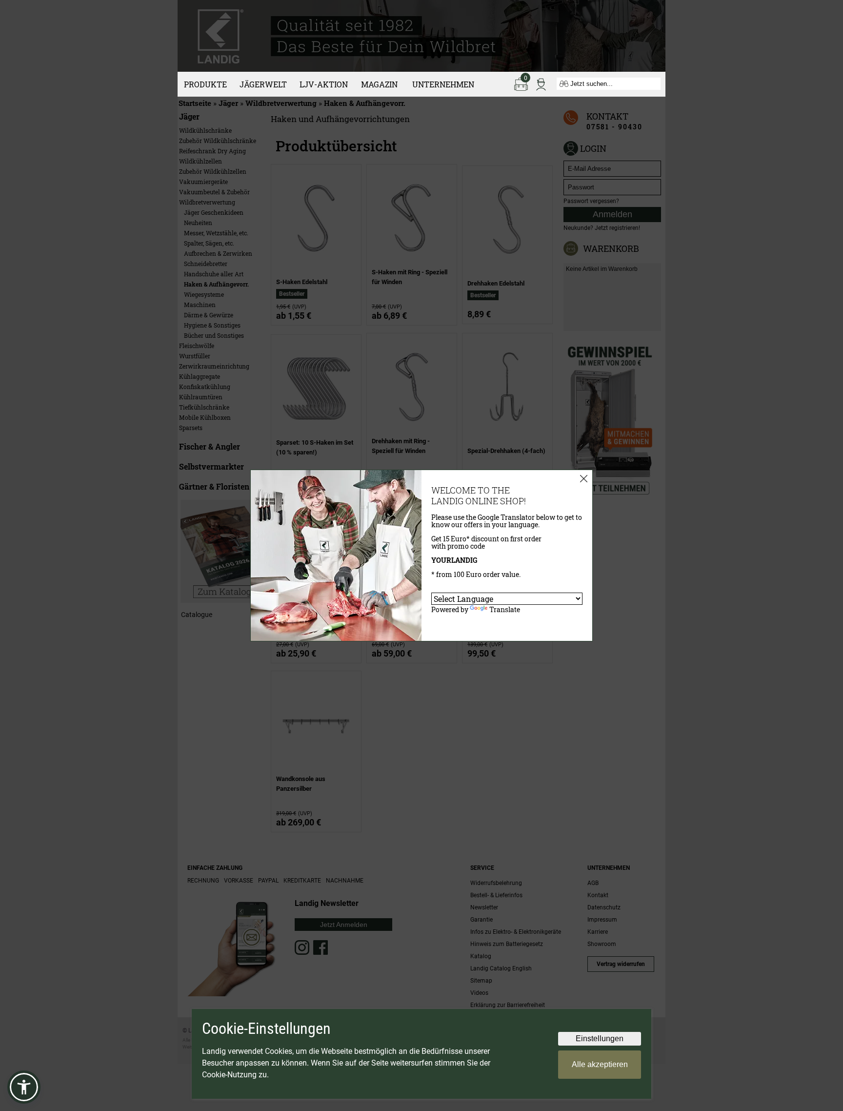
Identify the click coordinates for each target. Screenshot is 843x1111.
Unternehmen (443, 84)
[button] (24, 1087)
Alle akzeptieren (600, 1064)
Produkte (205, 84)
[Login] (541, 83)
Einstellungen (599, 1038)
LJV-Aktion (324, 84)
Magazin (379, 84)
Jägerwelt (263, 84)
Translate (504, 609)
